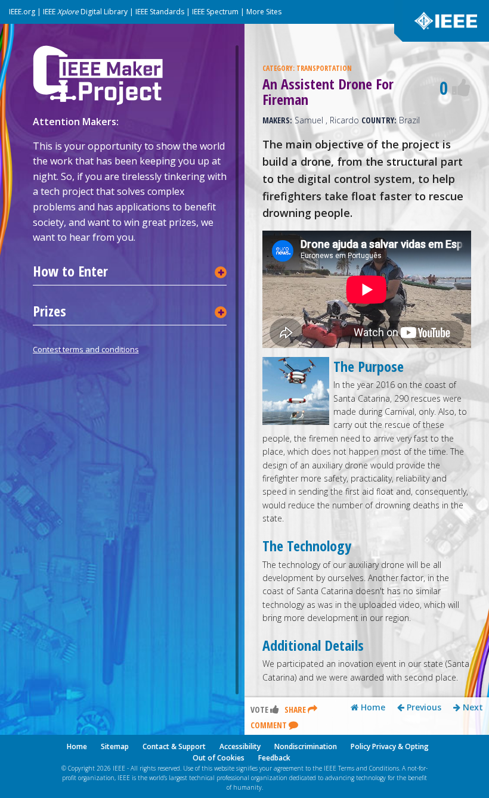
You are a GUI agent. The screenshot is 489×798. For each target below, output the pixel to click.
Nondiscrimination (305, 746)
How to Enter (70, 271)
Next (471, 707)
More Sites (263, 12)
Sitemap (115, 746)
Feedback (274, 758)
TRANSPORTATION (324, 68)
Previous (422, 707)
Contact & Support (174, 746)
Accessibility (240, 746)
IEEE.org (22, 12)
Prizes (49, 311)
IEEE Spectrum (215, 12)
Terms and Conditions (368, 768)
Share (296, 709)
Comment (269, 725)
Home (371, 707)
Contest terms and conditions (86, 349)
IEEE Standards (159, 12)
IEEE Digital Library (85, 12)
